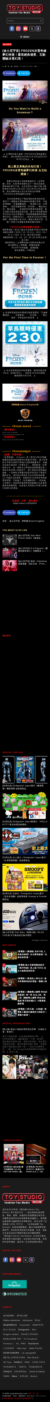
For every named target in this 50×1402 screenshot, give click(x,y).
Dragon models (11, 1334)
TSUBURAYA (35, 1367)
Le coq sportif (29, 1353)
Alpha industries (11, 1320)
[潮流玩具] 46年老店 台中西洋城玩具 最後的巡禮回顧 (14, 1169)
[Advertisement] (25, 600)
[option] (13, 1158)
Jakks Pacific (35, 1348)
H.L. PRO (21, 1344)
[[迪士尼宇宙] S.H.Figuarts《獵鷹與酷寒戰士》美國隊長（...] (9, 552)
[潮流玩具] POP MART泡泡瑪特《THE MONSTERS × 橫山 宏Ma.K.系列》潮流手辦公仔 (36, 1172)
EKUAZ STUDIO (29, 1334)
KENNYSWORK (11, 1353)
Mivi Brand (33, 1358)
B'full (37, 1320)
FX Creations (30, 1339)
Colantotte (25, 1325)
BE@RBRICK (10, 1325)
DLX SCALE (9, 1330)
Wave (14, 1376)
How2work (33, 1344)
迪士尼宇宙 (7, 44)
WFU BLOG (41, 1396)
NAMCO (18, 1362)
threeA (33, 1376)
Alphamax (27, 1320)
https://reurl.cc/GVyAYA (25, 503)
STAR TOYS (38, 1362)
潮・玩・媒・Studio (12, 66)
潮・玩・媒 (34, 1393)
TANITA (22, 1367)
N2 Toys (7, 1362)
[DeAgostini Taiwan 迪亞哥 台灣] (14, 1295)
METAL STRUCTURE (14, 1358)
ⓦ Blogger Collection (40, 940)
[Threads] (38, 29)
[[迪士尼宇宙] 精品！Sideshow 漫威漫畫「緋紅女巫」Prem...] (9, 565)
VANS (6, 1376)
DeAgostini (24, 1330)
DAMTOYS (38, 1325)
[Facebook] (12, 28)
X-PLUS (24, 1376)
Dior (34, 1330)
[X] (32, 29)
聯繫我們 (28, 1398)
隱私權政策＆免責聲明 (13, 1398)
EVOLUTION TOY (12, 1339)
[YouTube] (25, 28)
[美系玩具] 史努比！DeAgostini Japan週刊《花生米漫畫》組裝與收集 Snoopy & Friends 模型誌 (24, 896)
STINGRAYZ (9, 1367)
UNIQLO (7, 1372)
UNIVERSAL (20, 1372)
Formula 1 (8, 1344)
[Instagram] (19, 28)
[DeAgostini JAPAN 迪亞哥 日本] (14, 1288)
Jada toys (21, 1348)
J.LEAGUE (8, 1348)
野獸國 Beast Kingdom (33, 521)
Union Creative (37, 1372)
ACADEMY (8, 1316)
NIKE (27, 1362)
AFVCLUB (22, 1316)
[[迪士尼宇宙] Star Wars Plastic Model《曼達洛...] (9, 539)
